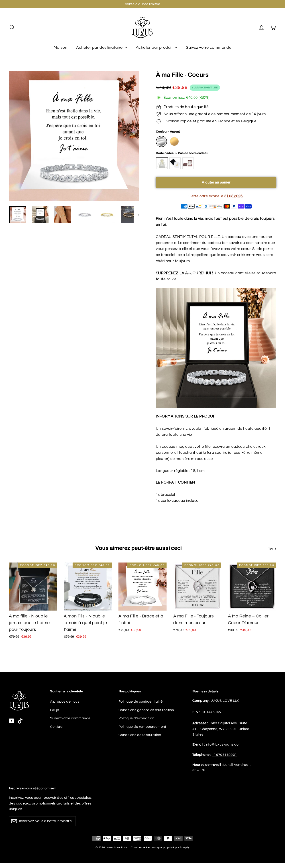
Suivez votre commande (208, 47)
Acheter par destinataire (100, 47)
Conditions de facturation (139, 735)
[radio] (161, 141)
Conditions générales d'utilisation (146, 710)
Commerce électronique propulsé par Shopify (160, 847)
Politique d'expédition (136, 718)
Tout (272, 549)
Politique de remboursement (142, 726)
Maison (60, 47)
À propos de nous (65, 701)
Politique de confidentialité (140, 701)
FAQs (54, 710)
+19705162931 (224, 754)
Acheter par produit (155, 47)
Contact (57, 726)
